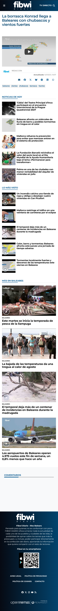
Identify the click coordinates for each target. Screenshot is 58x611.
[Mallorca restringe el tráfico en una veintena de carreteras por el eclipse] (9, 216)
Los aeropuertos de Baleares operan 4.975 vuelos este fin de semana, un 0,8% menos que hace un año (26, 456)
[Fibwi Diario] (22, 5)
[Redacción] (6, 71)
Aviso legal (15, 576)
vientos (14, 86)
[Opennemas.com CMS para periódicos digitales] (29, 605)
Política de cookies (22, 581)
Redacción (17, 71)
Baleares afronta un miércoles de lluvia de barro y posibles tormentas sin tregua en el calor (36, 121)
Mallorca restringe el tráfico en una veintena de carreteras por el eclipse (36, 211)
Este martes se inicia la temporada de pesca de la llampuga (27, 322)
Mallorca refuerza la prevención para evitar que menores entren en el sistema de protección (35, 138)
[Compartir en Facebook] (25, 79)
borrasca (33, 86)
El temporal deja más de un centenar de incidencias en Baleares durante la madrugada (36, 229)
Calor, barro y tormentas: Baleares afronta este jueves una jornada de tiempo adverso (35, 246)
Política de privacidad (36, 576)
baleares (6, 86)
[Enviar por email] (19, 79)
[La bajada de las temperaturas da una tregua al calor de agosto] (29, 343)
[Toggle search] (54, 5)
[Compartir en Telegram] (42, 79)
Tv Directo (46, 5)
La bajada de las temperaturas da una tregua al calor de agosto (27, 365)
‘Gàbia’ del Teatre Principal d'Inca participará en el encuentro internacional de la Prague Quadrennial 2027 (34, 106)
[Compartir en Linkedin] (47, 79)
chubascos (23, 86)
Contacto (39, 581)
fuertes (42, 86)
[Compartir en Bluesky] (36, 79)
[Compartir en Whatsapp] (53, 79)
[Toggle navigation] (4, 5)
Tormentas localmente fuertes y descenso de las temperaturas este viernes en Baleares (35, 262)
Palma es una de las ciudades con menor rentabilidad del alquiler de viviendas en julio (35, 172)
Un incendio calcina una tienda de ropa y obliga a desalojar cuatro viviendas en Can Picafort (35, 196)
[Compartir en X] (30, 79)
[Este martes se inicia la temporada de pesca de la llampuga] (29, 300)
